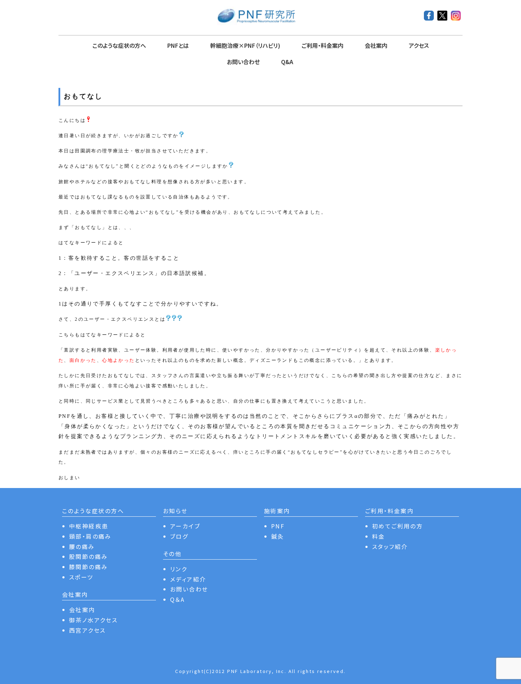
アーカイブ (185, 526)
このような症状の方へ (119, 45)
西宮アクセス (87, 630)
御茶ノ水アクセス (93, 620)
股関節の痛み (88, 556)
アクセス (419, 45)
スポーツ (81, 577)
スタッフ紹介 (390, 546)
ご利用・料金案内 (322, 45)
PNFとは (178, 45)
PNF (278, 526)
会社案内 (376, 45)
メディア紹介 (188, 579)
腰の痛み (82, 546)
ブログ (179, 536)
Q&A (287, 61)
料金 (378, 536)
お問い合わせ (243, 61)
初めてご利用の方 (397, 526)
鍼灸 (277, 536)
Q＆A (177, 599)
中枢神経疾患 (88, 526)
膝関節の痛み (88, 566)
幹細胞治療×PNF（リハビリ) (245, 45)
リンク (178, 569)
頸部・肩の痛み (90, 536)
